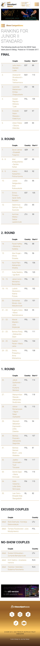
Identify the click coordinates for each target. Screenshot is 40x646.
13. (3, 214)
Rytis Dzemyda (13, 522)
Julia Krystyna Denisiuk (15, 387)
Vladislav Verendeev (15, 567)
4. (2, 99)
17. (3, 272)
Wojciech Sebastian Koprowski (16, 423)
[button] (20, 25)
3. (2, 87)
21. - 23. (5, 310)
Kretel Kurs (16, 118)
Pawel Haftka (17, 244)
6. (2, 123)
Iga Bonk (16, 275)
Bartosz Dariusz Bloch (15, 450)
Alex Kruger (16, 253)
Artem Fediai (17, 123)
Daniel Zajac (17, 472)
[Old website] (20, 590)
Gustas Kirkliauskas (15, 553)
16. (3, 262)
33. (3, 472)
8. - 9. (4, 159)
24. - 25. (5, 341)
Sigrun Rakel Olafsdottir (16, 414)
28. (3, 406)
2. (2, 75)
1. (2, 65)
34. (3, 481)
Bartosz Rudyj (17, 331)
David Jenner (17, 150)
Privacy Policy (31, 632)
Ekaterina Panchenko (16, 569)
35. (3, 493)
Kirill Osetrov (12, 560)
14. (3, 244)
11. (3, 193)
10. (3, 181)
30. (3, 436)
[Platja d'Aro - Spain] (20, 14)
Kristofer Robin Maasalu (15, 113)
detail (4, 522)
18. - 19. (5, 279)
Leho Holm (16, 65)
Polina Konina (17, 176)
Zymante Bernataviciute (17, 555)
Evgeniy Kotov (17, 310)
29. (3, 421)
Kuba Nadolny (17, 272)
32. (3, 460)
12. (3, 205)
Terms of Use (21, 632)
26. (3, 380)
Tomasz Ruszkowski (15, 529)
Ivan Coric (16, 493)
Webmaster (20, 634)
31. (3, 448)
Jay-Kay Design (25, 639)
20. (3, 300)
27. (3, 394)
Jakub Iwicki (16, 279)
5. (2, 111)
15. (3, 253)
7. (2, 150)
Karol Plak (16, 262)
